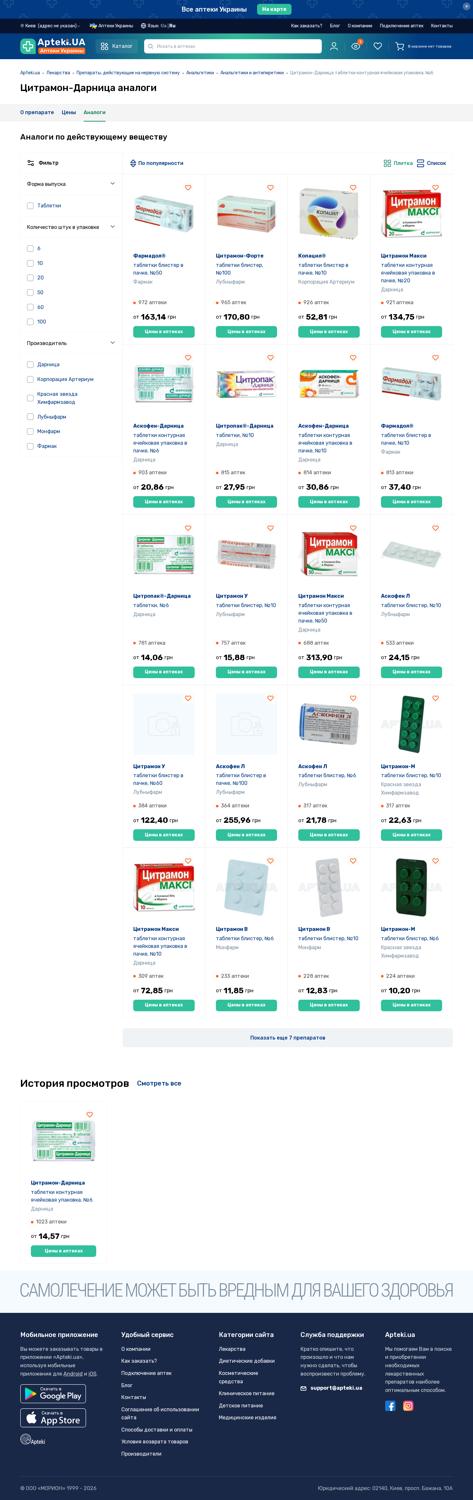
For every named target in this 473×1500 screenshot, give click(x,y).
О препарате (37, 112)
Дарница (392, 289)
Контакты (442, 26)
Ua (164, 26)
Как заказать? (306, 26)
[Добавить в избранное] (188, 187)
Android (73, 1374)
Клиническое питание (246, 1393)
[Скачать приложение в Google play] (53, 1393)
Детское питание (241, 1406)
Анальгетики (200, 73)
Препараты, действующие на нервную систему (128, 73)
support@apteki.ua (336, 1388)
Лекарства (58, 73)
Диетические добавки (247, 1361)
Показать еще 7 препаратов (287, 1038)
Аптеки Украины (115, 26)
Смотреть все (159, 1083)
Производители (141, 1454)
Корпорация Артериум (326, 282)
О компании (360, 26)
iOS (92, 1374)
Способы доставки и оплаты (156, 1430)
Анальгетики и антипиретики (252, 73)
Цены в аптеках (164, 331)
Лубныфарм (230, 282)
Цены (69, 112)
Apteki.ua (30, 73)
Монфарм (227, 947)
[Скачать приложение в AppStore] (53, 1417)
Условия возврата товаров (154, 1442)
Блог (335, 26)
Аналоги (95, 112)
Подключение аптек (401, 26)
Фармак (143, 282)
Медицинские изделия (247, 1417)
